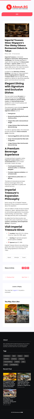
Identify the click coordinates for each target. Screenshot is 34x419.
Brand (9, 257)
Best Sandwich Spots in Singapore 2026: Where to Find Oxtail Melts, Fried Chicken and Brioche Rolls (11, 316)
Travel (23, 257)
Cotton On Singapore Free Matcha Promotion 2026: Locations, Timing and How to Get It (9, 400)
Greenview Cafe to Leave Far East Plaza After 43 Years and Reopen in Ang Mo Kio (23, 318)
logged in (15, 290)
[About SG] (17, 7)
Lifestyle (16, 257)
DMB (21, 412)
